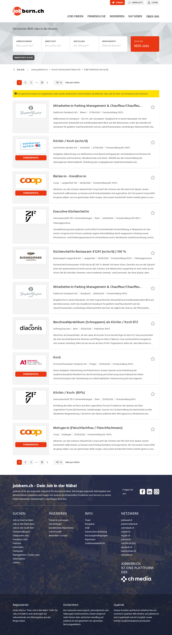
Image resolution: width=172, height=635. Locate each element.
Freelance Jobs (20, 539)
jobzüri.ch (126, 539)
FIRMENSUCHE (97, 16)
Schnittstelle (55, 532)
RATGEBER (135, 16)
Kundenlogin (55, 524)
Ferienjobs (18, 551)
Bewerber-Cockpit (58, 535)
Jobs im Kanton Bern (23, 520)
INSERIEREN (117, 16)
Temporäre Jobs (21, 535)
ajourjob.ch (126, 547)
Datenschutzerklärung (96, 532)
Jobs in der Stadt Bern (24, 524)
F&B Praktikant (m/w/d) (96, 69)
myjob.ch (125, 535)
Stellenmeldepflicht (95, 543)
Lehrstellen (18, 547)
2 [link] (25, 82)
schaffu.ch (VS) (128, 543)
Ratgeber (90, 524)
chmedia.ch (126, 555)
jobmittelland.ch (129, 524)
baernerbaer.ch (128, 551)
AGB (87, 528)
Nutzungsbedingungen (96, 535)
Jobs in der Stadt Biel (23, 528)
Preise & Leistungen (59, 520)
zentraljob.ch (127, 528)
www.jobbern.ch (39, 69)
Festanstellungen (21, 532)
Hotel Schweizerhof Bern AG (65, 69)
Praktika (17, 543)
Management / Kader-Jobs (26, 555)
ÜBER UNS (152, 16)
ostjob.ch (126, 532)
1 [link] (19, 82)
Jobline (16, 563)
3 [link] (31, 82)
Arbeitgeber (19, 559)
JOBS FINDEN (75, 16)
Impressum (90, 539)
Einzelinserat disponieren (61, 528)
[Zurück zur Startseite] (136, 581)
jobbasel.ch (126, 520)
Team (88, 520)
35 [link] (42, 82)
